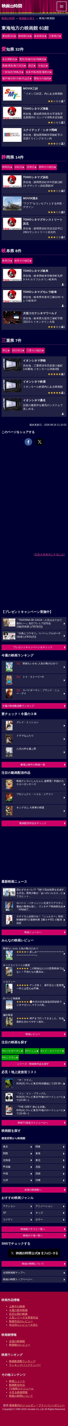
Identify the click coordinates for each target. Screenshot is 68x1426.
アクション (9, 1206)
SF (4, 1212)
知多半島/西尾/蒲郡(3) (38, 72)
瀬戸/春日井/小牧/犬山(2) (15, 78)
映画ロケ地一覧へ (33, 1235)
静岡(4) (6, 167)
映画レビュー (33, 1034)
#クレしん (30, 1050)
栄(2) (31, 65)
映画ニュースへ (33, 932)
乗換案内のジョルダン (22, 1405)
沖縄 (38, 1180)
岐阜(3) (6, 260)
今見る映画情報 (18, 1392)
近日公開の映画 (18, 1313)
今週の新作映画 (18, 1310)
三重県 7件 (12, 340)
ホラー (39, 1219)
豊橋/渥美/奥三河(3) (13, 65)
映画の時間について (33, 1263)
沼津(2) (30, 167)
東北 (38, 1160)
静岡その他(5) (46, 167)
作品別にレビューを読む (23, 1324)
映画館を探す (27, 18)
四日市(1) (17, 350)
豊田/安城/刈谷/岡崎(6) (31, 59)
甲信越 (6, 1167)
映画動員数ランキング (22, 1361)
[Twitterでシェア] (39, 442)
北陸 (38, 1167)
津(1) (5, 350)
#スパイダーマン (11, 1050)
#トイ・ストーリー (51, 1050)
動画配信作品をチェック (32, 823)
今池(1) (42, 65)
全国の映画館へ (33, 1189)
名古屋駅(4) (8, 59)
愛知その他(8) (41, 78)
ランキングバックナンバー (25, 1364)
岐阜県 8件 (12, 251)
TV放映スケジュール (21, 1388)
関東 (38, 1146)
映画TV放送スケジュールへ (33, 1122)
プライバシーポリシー (51, 1405)
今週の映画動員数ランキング (18, 705)
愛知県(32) (8, 36)
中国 (5, 1173)
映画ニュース (17, 1381)
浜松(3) (18, 167)
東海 (38, 1153)
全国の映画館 (17, 1341)
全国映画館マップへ (14, 1272)
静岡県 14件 (13, 157)
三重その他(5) (34, 350)
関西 (5, 1153)
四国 (38, 1173)
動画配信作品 (17, 1384)
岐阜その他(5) (22, 260)
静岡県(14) (24, 36)
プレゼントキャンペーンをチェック (33, 647)
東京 (5, 1146)
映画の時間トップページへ (17, 1279)
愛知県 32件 (13, 49)
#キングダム (9, 1057)
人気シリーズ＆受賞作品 (23, 1317)
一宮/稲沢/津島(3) (11, 72)
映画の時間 (8, 18)
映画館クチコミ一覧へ (33, 1229)
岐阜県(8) (39, 36)
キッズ (39, 1212)
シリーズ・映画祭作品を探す (33, 1063)
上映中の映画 (17, 1306)
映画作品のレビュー (21, 1321)
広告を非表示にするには (49, 554)
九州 (5, 1180)
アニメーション (44, 1206)
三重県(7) (54, 36)
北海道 (6, 1160)
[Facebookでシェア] (28, 442)
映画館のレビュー (19, 1344)
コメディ (8, 1219)
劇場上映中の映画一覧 (33, 764)
